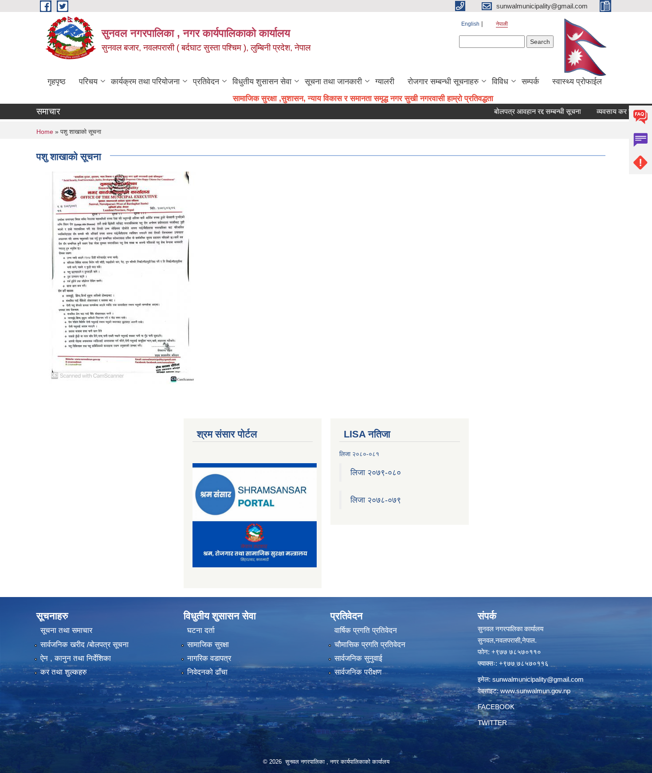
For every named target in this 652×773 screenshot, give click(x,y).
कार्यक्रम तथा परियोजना (145, 81)
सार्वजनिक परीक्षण (357, 672)
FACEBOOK (496, 707)
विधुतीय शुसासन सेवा (261, 81)
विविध (500, 81)
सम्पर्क (530, 81)
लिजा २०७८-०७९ (375, 500)
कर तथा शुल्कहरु (63, 672)
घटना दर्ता (201, 630)
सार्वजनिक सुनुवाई (358, 658)
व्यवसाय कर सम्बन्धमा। (609, 111)
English (470, 24)
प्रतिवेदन (206, 81)
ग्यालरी (384, 81)
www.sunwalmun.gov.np (535, 691)
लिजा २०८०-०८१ (359, 453)
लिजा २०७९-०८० (375, 472)
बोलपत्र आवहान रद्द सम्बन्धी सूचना (521, 111)
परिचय (88, 81)
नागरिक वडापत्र (209, 658)
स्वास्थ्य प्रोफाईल (577, 81)
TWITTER (492, 722)
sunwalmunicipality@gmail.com (538, 679)
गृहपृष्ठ (56, 81)
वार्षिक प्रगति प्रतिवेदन (365, 630)
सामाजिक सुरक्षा (208, 644)
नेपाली (502, 24)
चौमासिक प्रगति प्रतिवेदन (369, 644)
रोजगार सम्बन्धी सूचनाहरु (443, 81)
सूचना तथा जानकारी (333, 81)
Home (44, 131)
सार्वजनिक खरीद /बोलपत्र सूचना (84, 644)
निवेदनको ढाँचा (207, 672)
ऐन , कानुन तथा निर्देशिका (75, 658)
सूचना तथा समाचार (66, 630)
